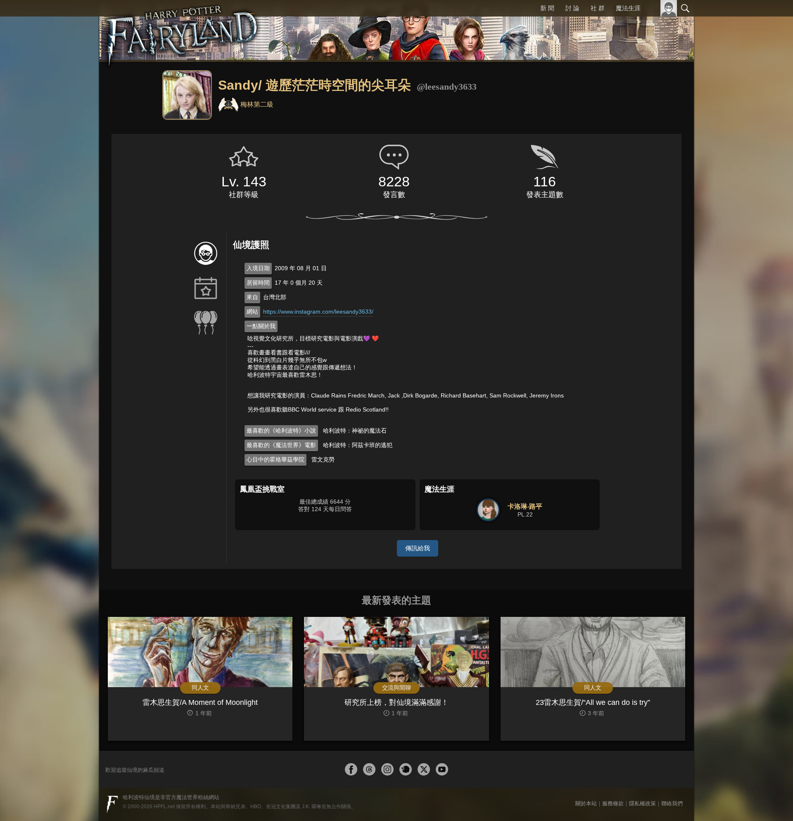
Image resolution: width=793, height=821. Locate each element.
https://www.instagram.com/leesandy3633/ (318, 311)
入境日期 (258, 268)
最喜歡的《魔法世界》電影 (281, 445)
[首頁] (181, 31)
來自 (252, 297)
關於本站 (586, 803)
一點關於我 (261, 326)
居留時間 (258, 282)
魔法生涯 (628, 8)
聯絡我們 (672, 803)
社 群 (598, 8)
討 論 (572, 8)
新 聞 (547, 8)
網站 (252, 311)
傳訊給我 (417, 548)
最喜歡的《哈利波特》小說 (281, 430)
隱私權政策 (642, 803)
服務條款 (613, 803)
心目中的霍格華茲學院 (275, 459)
